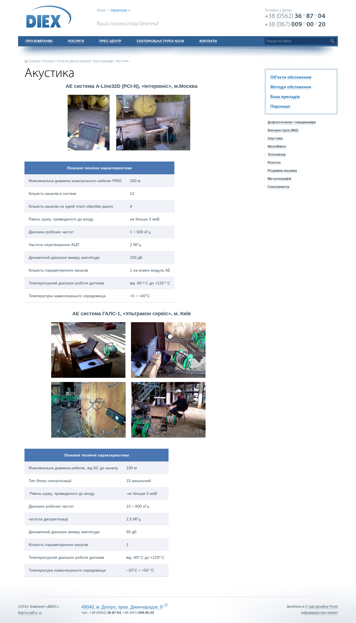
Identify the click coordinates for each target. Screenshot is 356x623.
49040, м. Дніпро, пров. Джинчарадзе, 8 (122, 607)
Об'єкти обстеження (291, 77)
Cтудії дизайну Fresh (321, 607)
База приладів (103, 61)
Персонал (280, 106)
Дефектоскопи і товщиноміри (292, 122)
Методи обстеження (290, 87)
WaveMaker (277, 146)
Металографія (279, 179)
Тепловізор (277, 155)
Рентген (274, 163)
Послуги (48, 61)
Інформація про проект (319, 613)
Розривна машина (282, 171)
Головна (34, 61)
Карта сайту (27, 613)
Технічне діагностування (73, 61)
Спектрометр (278, 187)
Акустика (275, 138)
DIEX (48, 17)
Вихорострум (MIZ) (283, 130)
